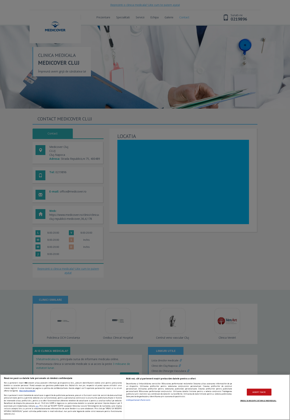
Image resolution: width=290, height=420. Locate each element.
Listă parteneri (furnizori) (138, 400)
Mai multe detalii (27, 390)
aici (37, 406)
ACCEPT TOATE (259, 392)
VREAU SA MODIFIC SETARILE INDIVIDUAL (258, 400)
